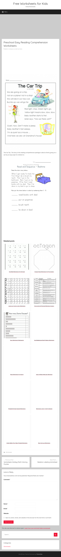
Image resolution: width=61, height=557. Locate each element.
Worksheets (9, 452)
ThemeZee (39, 554)
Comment (7, 479)
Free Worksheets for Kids (30, 3)
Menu (6, 12)
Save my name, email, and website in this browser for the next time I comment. (28, 517)
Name (6, 504)
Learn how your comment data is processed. (37, 528)
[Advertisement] (30, 26)
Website (6, 513)
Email (6, 508)
